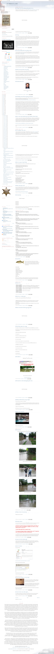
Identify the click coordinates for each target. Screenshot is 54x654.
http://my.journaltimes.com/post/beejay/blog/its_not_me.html (23, 560)
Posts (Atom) (20, 599)
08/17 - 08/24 (5, 136)
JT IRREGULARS (12, 4)
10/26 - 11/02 (5, 125)
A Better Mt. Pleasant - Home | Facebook (7, 226)
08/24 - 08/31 (5, 135)
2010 (3, 112)
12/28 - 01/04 (5, 115)
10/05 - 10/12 (5, 128)
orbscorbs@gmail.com (4, 34)
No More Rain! (18, 194)
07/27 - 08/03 (5, 139)
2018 (3, 103)
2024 (3, 97)
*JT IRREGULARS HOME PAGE (7, 66)
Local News (5, 80)
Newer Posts (17, 597)
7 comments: (24, 256)
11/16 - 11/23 (5, 122)
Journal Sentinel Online (6, 76)
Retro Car (5, 84)
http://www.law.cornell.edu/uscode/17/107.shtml (21, 647)
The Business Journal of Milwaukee (7, 214)
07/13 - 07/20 (5, 141)
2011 (3, 111)
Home (27, 597)
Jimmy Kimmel (5, 75)
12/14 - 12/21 (5, 117)
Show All (13, 223)
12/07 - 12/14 (5, 118)
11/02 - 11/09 (5, 124)
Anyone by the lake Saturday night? (21, 539)
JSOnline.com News (5, 220)
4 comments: (26, 183)
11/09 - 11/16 (5, 123)
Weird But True (5, 88)
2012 (3, 110)
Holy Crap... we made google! (21, 296)
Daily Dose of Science (6, 74)
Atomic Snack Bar (6, 67)
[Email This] (28, 47)
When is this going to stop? (20, 185)
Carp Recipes (18, 258)
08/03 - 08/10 (5, 138)
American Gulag (5, 229)
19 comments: (25, 378)
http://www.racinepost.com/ (27, 377)
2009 (3, 113)
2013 (3, 109)
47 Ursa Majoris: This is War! (21, 130)
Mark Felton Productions (6, 81)
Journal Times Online (6, 77)
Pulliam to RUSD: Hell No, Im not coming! (23, 399)
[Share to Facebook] (30, 47)
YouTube (5, 89)
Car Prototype (5, 68)
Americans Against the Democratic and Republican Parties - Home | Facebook (7, 233)
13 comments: (26, 574)
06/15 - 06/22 (5, 146)
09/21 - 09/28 (5, 130)
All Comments (4, 240)
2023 (3, 98)
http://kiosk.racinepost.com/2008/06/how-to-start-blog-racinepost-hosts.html (24, 123)
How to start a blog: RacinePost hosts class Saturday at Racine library (27, 116)
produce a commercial (35, 131)
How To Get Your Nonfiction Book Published (7, 228)
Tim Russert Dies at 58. (20, 81)
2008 (3, 114)
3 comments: (26, 47)
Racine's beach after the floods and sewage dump (23, 307)
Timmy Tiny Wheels (6, 87)
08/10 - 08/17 (5, 137)
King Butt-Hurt (5, 78)
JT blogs (17, 34)
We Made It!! (18, 356)
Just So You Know (19, 545)
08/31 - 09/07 (5, 134)
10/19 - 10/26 (5, 126)
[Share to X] (29, 47)
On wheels (5, 82)
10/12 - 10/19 (5, 127)
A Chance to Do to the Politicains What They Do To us (24, 8)
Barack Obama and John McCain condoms (33, 9)
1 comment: (26, 114)
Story (27, 91)
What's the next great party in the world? (22, 69)
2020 (3, 101)
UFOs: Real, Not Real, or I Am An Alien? (22, 577)
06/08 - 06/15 (5, 147)
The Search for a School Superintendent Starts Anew (24, 380)
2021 (3, 100)
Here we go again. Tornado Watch (21, 162)
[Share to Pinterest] (31, 47)
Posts (3, 239)
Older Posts (38, 597)
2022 (3, 99)
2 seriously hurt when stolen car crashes (7, 221)
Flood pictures (18, 429)
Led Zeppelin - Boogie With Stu (6, 39)
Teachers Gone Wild (6, 86)
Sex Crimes (5, 85)
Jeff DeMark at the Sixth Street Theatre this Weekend (24, 96)
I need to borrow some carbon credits (22, 591)
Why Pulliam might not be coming (21, 326)
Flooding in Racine (19, 521)
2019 (3, 102)
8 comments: (26, 305)
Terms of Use (18, 282)
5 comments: (26, 67)
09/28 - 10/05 (5, 129)
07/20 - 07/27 (5, 140)
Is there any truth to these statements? (7, 163)
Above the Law (4, 227)
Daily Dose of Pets (6, 73)
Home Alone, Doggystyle (20, 411)
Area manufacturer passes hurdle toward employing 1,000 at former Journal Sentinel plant (8, 215)
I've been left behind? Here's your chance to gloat (23, 50)
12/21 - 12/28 (5, 116)
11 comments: (26, 294)
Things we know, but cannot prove (21, 511)
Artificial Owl (4, 234)
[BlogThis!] (30, 94)
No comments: (27, 127)
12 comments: (27, 409)
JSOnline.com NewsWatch (6, 217)
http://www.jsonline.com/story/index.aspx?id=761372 (22, 191)
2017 (3, 104)
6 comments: (27, 354)
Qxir (4, 83)
